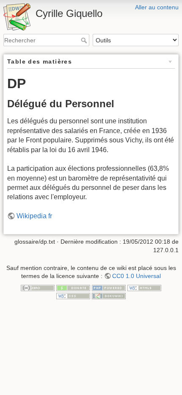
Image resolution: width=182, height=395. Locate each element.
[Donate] (73, 287)
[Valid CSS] (73, 295)
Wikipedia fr (34, 216)
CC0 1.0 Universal (136, 276)
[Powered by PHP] (109, 287)
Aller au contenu (157, 7)
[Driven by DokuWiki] (109, 295)
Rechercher (85, 40)
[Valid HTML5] (144, 287)
